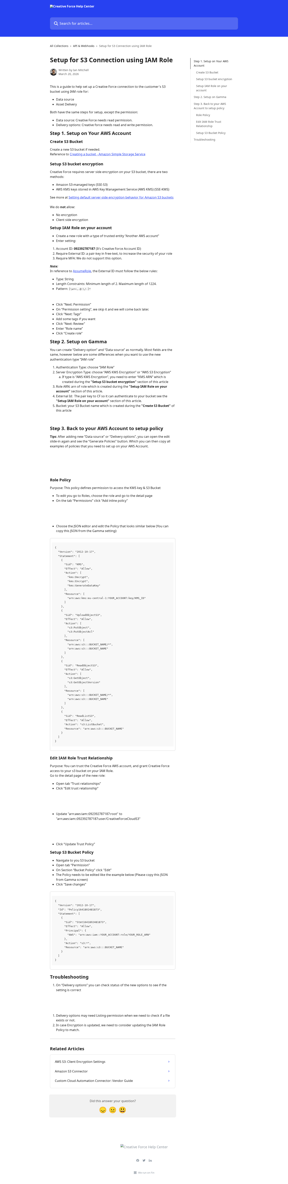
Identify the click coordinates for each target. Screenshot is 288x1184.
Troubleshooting (204, 139)
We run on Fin (146, 1172)
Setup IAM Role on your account (211, 88)
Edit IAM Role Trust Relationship (208, 124)
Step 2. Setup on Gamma (210, 97)
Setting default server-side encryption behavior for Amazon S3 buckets (121, 197)
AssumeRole (82, 271)
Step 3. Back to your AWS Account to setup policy (210, 106)
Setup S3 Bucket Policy (211, 133)
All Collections (59, 46)
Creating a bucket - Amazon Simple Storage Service (107, 154)
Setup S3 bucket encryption (214, 79)
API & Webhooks (83, 46)
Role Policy (203, 115)
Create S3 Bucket (207, 72)
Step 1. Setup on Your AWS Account (211, 63)
